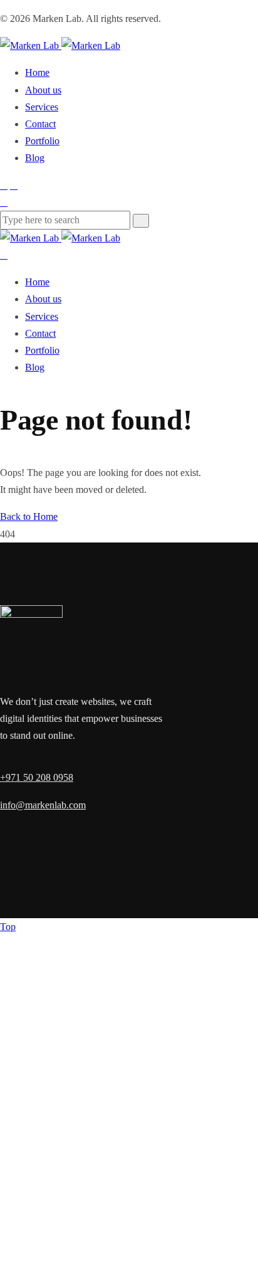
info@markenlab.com (43, 805)
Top (8, 926)
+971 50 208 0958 (36, 777)
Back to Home (29, 516)
